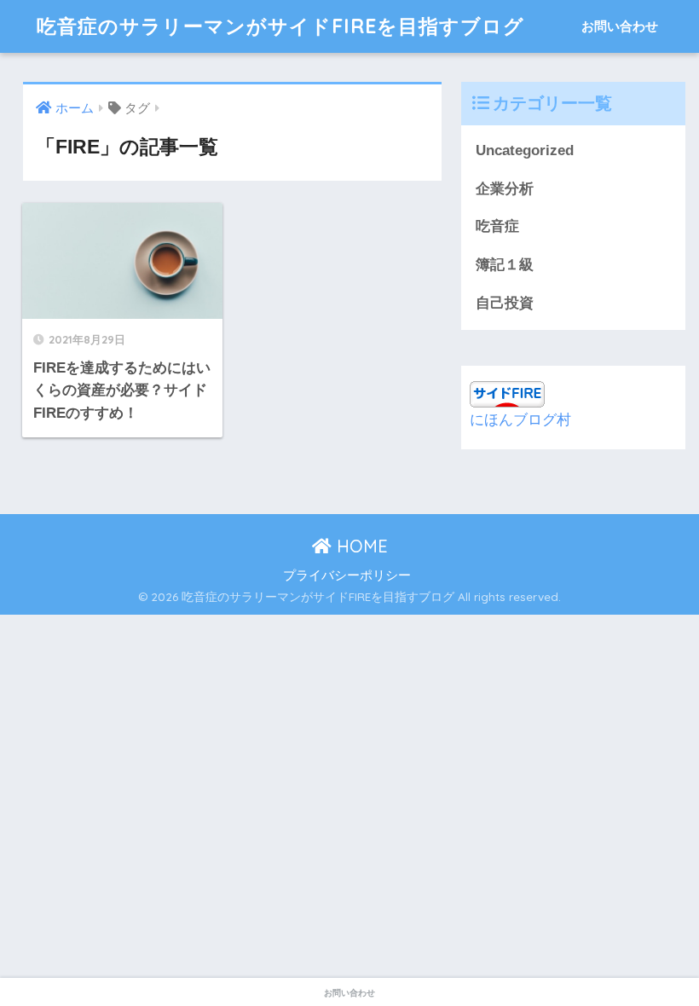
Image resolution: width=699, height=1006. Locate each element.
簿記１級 (505, 265)
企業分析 (505, 189)
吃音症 (497, 226)
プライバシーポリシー (347, 575)
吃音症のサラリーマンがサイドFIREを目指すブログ (280, 26)
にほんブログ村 (520, 420)
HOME (360, 546)
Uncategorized (525, 150)
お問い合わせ (619, 26)
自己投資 (505, 303)
